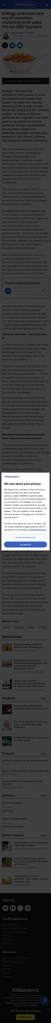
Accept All (25, 544)
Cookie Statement (37, 529)
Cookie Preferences (25, 537)
